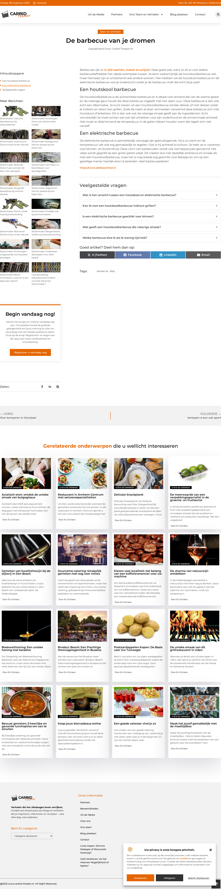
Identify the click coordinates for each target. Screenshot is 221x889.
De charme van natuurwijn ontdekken (189, 572)
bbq (112, 271)
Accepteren (140, 878)
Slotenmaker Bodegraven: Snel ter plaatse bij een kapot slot (45, 144)
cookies (184, 858)
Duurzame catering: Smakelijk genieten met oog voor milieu (79, 572)
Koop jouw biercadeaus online (79, 723)
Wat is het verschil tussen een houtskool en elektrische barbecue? (150, 195)
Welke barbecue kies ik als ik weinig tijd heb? (150, 237)
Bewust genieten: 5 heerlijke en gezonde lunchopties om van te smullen (24, 726)
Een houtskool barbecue (16, 80)
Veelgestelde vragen (13, 89)
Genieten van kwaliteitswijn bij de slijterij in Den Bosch (26, 572)
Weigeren (169, 878)
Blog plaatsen (179, 14)
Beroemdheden (89, 808)
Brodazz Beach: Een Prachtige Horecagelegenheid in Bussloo (79, 649)
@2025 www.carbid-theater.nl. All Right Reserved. (28, 883)
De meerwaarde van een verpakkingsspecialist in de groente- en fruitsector (189, 497)
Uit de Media (96, 14)
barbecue (102, 271)
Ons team (86, 827)
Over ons (85, 821)
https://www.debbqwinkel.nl (98, 167)
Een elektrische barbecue (16, 85)
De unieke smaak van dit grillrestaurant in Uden (187, 649)
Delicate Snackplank (128, 494)
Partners (116, 14)
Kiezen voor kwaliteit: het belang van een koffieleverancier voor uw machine (138, 573)
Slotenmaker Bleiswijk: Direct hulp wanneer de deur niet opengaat (12, 167)
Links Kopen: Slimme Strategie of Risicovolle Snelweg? (93, 849)
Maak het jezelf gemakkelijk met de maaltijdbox (193, 725)
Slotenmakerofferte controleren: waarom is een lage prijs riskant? (14, 277)
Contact (200, 14)
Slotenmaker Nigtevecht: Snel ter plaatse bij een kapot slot (44, 191)
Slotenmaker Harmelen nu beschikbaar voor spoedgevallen (45, 167)
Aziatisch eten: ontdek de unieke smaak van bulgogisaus (25, 496)
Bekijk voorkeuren (198, 878)
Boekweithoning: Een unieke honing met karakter (22, 649)
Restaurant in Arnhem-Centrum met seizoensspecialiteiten (80, 496)
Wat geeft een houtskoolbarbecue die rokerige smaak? (150, 227)
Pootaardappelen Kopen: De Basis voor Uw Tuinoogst (138, 649)
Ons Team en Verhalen (144, 14)
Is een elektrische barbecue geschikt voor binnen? (150, 216)
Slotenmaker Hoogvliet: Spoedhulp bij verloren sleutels (12, 191)
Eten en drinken (110, 31)
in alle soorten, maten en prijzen (127, 69)
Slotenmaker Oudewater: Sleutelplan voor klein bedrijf (45, 254)
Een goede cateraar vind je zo (135, 723)
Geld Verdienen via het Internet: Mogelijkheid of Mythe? (94, 862)
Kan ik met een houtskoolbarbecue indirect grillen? (150, 205)
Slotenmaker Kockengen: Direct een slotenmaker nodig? (45, 121)
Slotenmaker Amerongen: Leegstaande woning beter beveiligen (14, 254)
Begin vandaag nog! (30, 314)
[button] (210, 850)
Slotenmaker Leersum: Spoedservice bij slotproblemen (11, 121)
